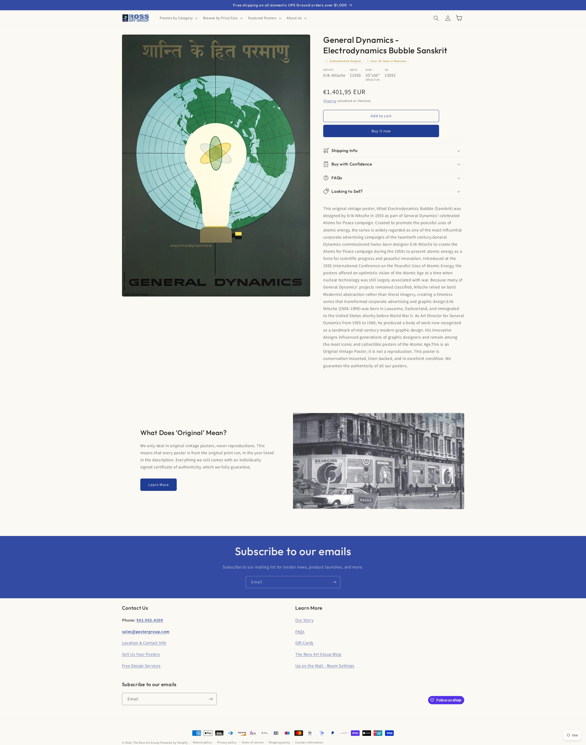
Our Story (304, 620)
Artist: (328, 69)
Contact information (309, 742)
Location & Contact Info (144, 642)
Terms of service (252, 742)
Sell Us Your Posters (141, 654)
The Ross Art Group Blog (318, 654)
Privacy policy (226, 742)
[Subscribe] (334, 582)
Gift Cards (304, 642)
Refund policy (202, 742)
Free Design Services (141, 665)
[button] (178, 18)
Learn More (158, 484)
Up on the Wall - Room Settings (324, 665)
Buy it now (381, 130)
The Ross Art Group (146, 743)
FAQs (300, 631)
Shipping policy (279, 742)
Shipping (329, 101)
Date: (354, 69)
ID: (387, 69)
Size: (369, 69)
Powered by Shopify (174, 743)
